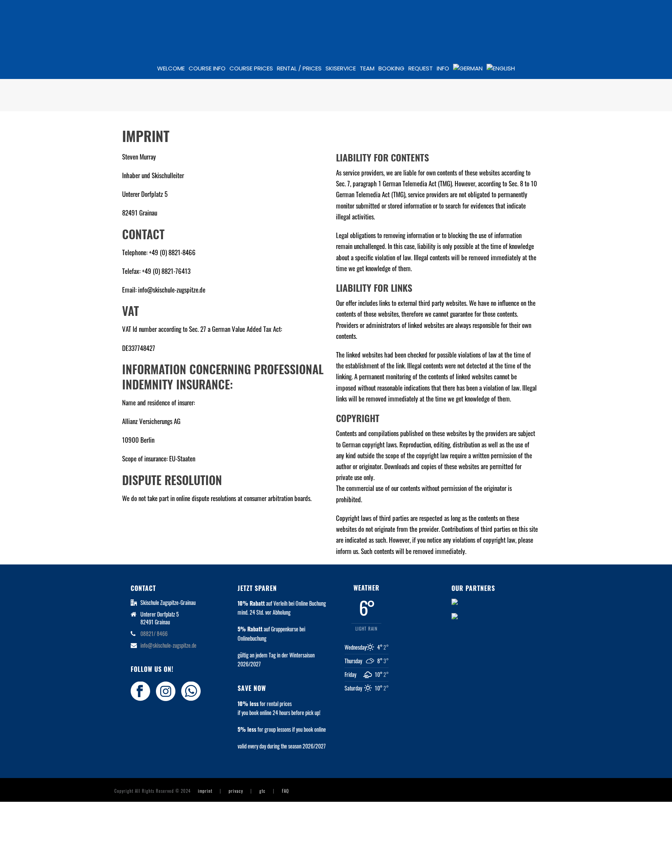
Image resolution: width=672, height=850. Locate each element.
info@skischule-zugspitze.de (168, 645)
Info (443, 68)
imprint (205, 791)
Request (420, 68)
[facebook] (140, 691)
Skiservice (341, 68)
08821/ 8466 (154, 633)
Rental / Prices (299, 68)
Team (367, 68)
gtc (262, 791)
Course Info (207, 68)
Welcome (171, 68)
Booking (391, 68)
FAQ (285, 791)
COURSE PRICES (251, 68)
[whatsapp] (191, 691)
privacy (236, 791)
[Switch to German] (468, 68)
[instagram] (165, 691)
